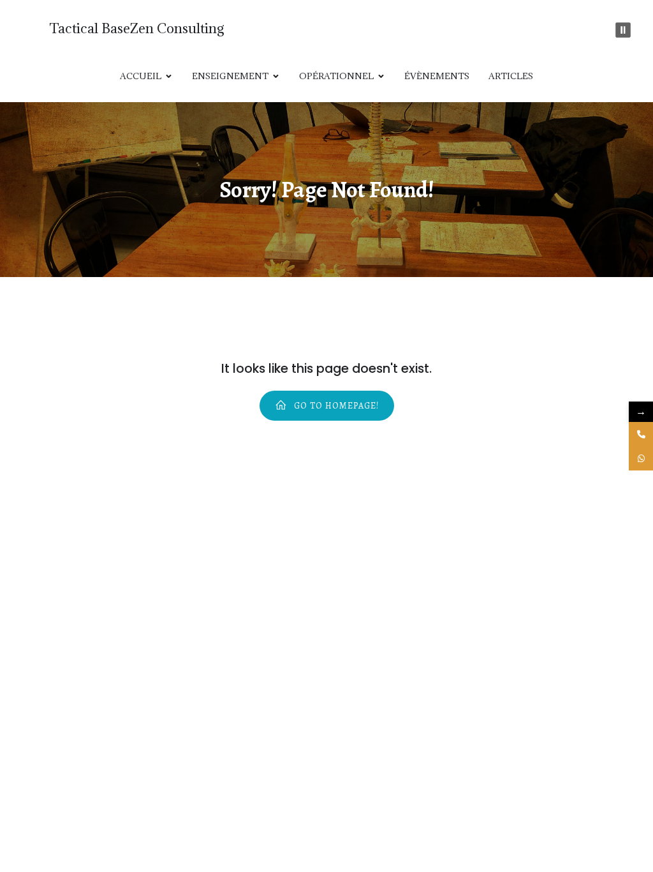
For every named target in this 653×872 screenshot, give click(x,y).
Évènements (436, 76)
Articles (510, 76)
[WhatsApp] (641, 458)
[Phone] (641, 434)
